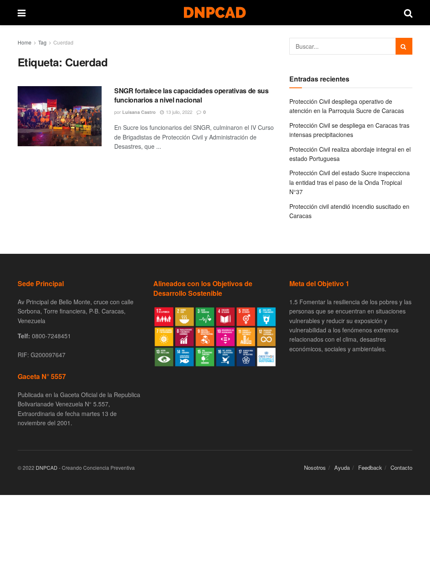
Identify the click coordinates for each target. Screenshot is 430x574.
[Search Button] (404, 46)
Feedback (370, 467)
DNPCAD (47, 467)
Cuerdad (63, 42)
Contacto (401, 467)
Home (24, 42)
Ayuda (342, 467)
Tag (42, 42)
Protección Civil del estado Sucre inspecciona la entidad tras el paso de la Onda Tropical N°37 (349, 182)
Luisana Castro (139, 112)
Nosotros (315, 467)
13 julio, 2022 (178, 111)
